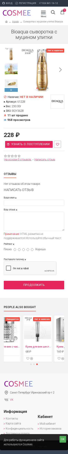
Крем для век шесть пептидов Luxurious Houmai (26, 346)
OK (63, 439)
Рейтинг (8, 244)
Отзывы (10, 174)
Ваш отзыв (9, 209)
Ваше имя (9, 197)
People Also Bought (20, 307)
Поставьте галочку (14, 259)
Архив (15, 21)
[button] (24, 69)
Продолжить (34, 285)
